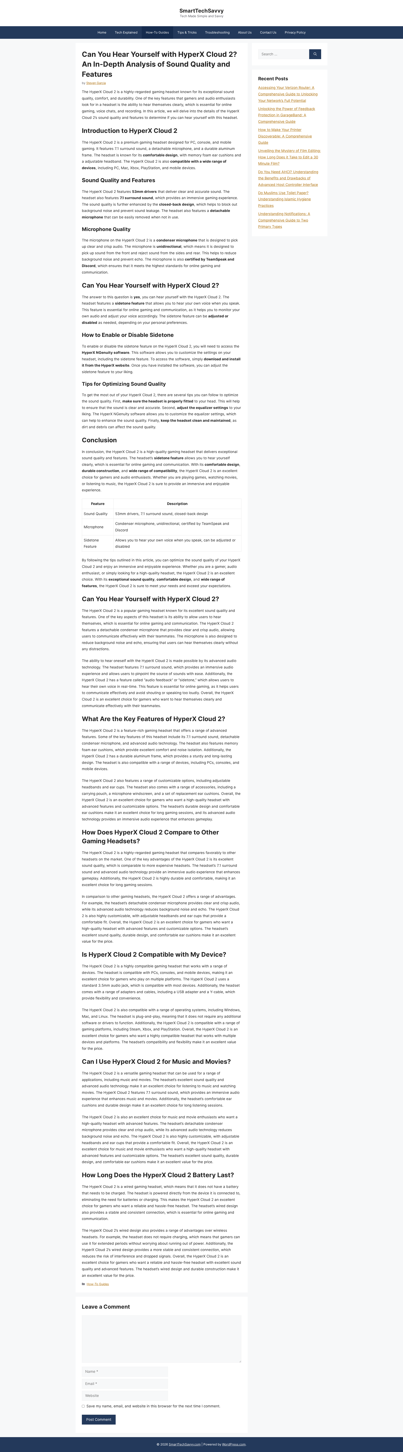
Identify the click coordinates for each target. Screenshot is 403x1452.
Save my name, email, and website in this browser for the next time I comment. (153, 1406)
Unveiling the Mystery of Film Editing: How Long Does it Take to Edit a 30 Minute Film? (289, 157)
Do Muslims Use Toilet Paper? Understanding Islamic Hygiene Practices (284, 199)
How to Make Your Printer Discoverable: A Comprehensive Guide (285, 136)
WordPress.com (234, 1444)
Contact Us (268, 32)
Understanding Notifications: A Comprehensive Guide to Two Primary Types (284, 220)
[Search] (315, 54)
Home (102, 32)
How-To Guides (157, 32)
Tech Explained (126, 32)
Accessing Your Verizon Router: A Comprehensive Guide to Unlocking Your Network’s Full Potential (288, 94)
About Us (245, 32)
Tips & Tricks (187, 32)
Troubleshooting (217, 32)
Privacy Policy (295, 32)
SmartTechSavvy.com (185, 1444)
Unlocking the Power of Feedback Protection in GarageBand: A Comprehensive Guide (286, 115)
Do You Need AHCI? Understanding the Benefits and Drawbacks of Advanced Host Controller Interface (288, 178)
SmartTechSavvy (201, 11)
